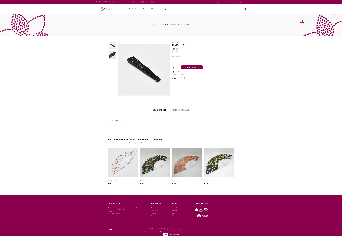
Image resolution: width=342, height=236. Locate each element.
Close (165, 234)
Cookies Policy (155, 213)
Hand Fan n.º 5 (144, 181)
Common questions (156, 208)
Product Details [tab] (180, 110)
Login (173, 213)
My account (175, 216)
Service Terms (155, 210)
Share (178, 78)
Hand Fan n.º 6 (112, 181)
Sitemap (174, 210)
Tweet (181, 78)
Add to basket (192, 67)
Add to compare (178, 74)
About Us (175, 208)
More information (174, 234)
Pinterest (184, 78)
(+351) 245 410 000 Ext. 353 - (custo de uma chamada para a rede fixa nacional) (120, 2)
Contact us (154, 216)
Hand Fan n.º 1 (208, 181)
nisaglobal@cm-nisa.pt (153, 2)
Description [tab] (159, 110)
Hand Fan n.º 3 (176, 181)
